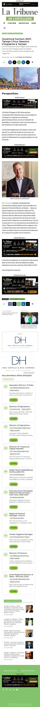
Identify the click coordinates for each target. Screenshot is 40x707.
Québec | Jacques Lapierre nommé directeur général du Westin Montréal (14, 643)
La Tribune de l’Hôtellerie (24, 57)
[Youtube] (17, 690)
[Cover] (20, 110)
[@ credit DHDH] (20, 6)
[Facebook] (10, 62)
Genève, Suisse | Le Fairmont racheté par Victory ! (10, 313)
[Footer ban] (20, 681)
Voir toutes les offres (8, 379)
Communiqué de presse (17, 299)
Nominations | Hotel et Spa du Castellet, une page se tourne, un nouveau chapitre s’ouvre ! (29, 327)
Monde (4, 33)
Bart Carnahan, (7, 203)
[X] (14, 62)
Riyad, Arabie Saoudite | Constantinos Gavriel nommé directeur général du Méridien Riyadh (14, 633)
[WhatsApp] (19, 62)
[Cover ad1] (20, 285)
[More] (32, 62)
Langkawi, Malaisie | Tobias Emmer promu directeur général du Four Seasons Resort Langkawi (13, 621)
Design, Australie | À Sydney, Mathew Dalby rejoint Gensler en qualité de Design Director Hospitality (14, 655)
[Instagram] (6, 690)
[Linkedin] (23, 62)
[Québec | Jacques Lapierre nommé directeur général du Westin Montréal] (29, 645)
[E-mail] (28, 62)
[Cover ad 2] (20, 248)
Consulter (13, 400)
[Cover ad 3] (20, 159)
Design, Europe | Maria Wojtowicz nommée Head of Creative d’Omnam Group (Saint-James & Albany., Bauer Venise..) (14, 609)
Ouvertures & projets (15, 33)
